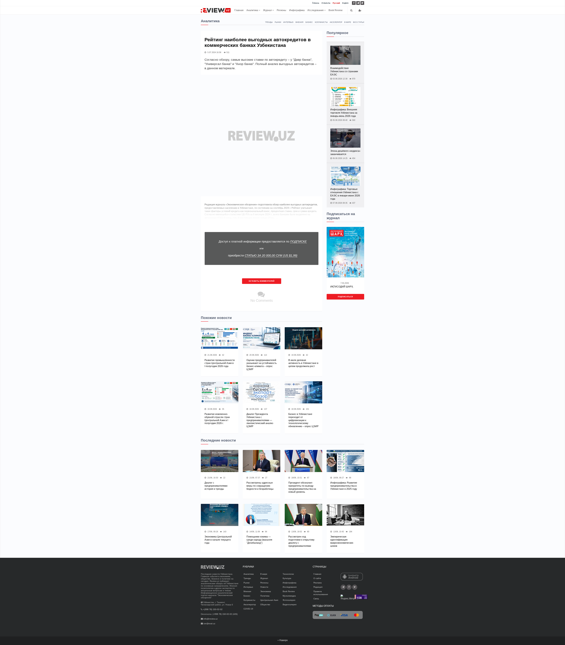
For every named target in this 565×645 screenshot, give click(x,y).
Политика (264, 596)
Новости (264, 587)
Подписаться (345, 297)
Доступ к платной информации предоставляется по (263, 241)
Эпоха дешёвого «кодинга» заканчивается (345, 152)
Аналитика (252, 10)
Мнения (299, 22)
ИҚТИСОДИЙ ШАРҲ (341, 286)
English (345, 3)
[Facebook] (354, 3)
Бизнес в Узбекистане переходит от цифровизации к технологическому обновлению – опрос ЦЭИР (303, 420)
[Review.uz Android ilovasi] (352, 577)
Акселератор (336, 22)
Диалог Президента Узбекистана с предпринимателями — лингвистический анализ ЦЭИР (259, 420)
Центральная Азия (269, 600)
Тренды (269, 22)
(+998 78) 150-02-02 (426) (225, 614)
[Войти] (360, 10)
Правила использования (320, 592)
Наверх (283, 640)
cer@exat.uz (209, 623)
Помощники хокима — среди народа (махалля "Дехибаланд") (259, 539)
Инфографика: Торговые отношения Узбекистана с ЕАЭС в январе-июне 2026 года (345, 194)
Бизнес (309, 22)
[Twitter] (362, 3)
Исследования (316, 10)
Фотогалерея (289, 600)
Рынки (278, 22)
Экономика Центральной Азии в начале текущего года (218, 539)
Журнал (267, 10)
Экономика (265, 591)
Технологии (288, 574)
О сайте (317, 578)
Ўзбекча (315, 3)
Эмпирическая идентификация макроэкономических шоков (341, 541)
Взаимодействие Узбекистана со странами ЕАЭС (344, 71)
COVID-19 (248, 609)
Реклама (317, 583)
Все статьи (358, 22)
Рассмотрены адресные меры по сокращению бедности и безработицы (260, 485)
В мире (347, 22)
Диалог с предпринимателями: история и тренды (216, 485)
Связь (316, 598)
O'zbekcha (325, 3)
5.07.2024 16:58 (214, 52)
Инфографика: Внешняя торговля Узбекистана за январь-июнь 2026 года (343, 112)
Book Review (336, 10)
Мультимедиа (289, 596)
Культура (287, 578)
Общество (265, 604)
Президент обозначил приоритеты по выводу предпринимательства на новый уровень (302, 487)
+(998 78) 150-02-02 (212, 609)
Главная (239, 10)
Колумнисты (321, 22)
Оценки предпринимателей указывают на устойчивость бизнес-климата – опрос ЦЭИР (261, 365)
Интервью (288, 22)
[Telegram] (358, 3)
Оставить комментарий (262, 281)
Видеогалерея (289, 604)
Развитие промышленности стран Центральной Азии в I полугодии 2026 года (220, 363)
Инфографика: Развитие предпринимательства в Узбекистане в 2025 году (343, 485)
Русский (336, 3)
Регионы (281, 10)
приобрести (262, 255)
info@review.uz (210, 619)
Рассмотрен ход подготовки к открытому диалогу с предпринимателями (301, 541)
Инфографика (297, 10)
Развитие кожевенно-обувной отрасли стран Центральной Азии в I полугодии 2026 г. (217, 418)
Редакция (318, 587)
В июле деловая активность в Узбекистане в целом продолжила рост (303, 363)
